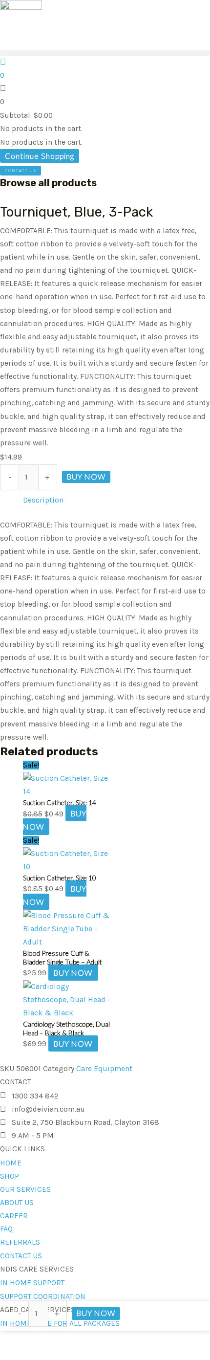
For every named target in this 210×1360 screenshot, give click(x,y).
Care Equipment (104, 1068)
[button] (105, 53)
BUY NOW (86, 476)
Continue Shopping (39, 156)
